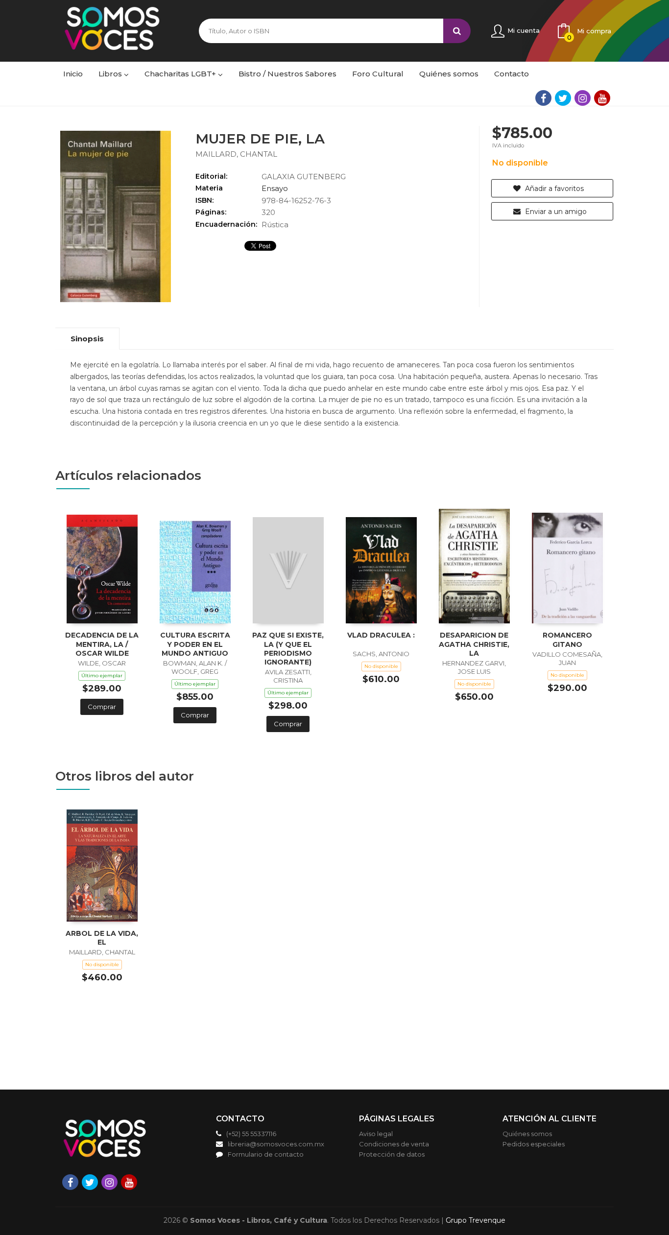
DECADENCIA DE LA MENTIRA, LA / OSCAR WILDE (102, 644)
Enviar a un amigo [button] (555, 211)
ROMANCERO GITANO (567, 639)
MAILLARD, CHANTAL (236, 154)
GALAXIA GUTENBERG (304, 176)
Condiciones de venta (394, 1144)
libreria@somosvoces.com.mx (276, 1144)
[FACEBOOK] (543, 98)
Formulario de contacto (266, 1154)
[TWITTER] (563, 98)
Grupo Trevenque (475, 1220)
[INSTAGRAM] (582, 98)
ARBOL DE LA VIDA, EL (102, 938)
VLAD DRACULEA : (381, 635)
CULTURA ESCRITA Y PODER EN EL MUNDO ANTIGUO (195, 644)
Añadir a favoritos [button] (553, 188)
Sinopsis (87, 338)
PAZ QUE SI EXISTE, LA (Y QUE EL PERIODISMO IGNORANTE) (288, 648)
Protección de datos (392, 1154)
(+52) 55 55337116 (251, 1134)
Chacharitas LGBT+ (181, 73)
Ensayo (275, 188)
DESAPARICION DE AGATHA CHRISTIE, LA (474, 644)
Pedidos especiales (533, 1144)
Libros (111, 73)
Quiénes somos (527, 1134)
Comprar (102, 707)
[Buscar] (457, 31)
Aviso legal (376, 1134)
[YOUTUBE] (602, 98)
